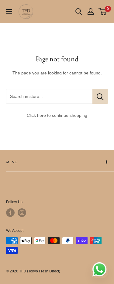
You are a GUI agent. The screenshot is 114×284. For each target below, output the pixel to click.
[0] (103, 11)
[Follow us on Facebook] (10, 212)
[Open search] (78, 11)
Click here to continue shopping (57, 115)
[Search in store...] (100, 96)
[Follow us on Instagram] (22, 212)
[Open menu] (9, 11)
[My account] (91, 11)
